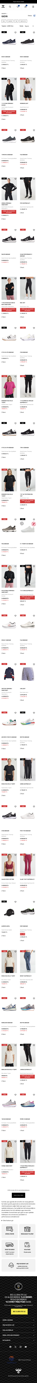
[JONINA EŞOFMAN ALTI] (27, 1057)
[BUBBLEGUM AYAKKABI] (9, 1010)
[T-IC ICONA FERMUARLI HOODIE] (9, 90)
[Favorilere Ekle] (15, 34)
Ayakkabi (10, 22)
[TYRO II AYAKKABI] (27, 435)
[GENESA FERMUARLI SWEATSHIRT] (9, 190)
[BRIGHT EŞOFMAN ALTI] (27, 963)
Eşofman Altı (23, 22)
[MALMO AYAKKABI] (9, 241)
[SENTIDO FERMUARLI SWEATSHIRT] (9, 676)
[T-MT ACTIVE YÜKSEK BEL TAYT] (27, 481)
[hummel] (3, 8)
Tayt (16, 22)
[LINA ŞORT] (27, 676)
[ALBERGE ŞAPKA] (9, 913)
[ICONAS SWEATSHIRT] (9, 1153)
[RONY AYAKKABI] (27, 913)
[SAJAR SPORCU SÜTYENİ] (9, 866)
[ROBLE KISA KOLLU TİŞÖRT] (9, 771)
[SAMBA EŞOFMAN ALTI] (27, 771)
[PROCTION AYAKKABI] (27, 818)
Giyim (4, 22)
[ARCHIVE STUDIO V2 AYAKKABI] (9, 724)
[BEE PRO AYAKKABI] (27, 724)
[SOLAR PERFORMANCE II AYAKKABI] (27, 241)
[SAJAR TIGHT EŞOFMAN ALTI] (27, 866)
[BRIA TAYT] (27, 290)
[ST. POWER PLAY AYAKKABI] (27, 531)
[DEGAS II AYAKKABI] (9, 627)
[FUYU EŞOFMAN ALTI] (27, 190)
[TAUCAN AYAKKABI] (9, 1106)
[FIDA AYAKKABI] (9, 531)
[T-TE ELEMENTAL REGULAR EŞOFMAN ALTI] (27, 388)
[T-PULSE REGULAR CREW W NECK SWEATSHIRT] (9, 290)
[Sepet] (25, 8)
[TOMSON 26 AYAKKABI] (9, 142)
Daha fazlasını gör (8, 1222)
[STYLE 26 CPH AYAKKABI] (9, 339)
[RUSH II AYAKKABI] (9, 44)
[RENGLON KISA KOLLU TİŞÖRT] (9, 1057)
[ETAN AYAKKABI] (27, 339)
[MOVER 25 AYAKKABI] (27, 1106)
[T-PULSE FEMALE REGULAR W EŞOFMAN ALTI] (27, 1153)
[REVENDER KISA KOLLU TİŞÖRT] (9, 388)
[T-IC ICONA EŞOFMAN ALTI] (27, 578)
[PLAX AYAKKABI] (27, 142)
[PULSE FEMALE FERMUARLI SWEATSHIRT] (9, 578)
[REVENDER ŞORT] (27, 90)
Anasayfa (4, 15)
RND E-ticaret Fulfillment (24, 1361)
